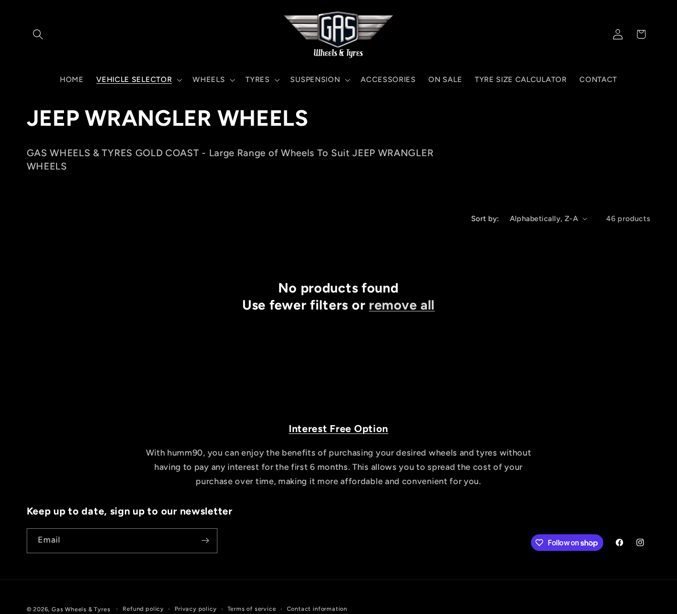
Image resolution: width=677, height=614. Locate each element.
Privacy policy (195, 608)
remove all (402, 305)
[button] (38, 34)
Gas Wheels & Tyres (81, 609)
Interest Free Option (338, 428)
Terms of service (252, 608)
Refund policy (143, 608)
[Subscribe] (205, 540)
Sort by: (485, 218)
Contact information (317, 608)
